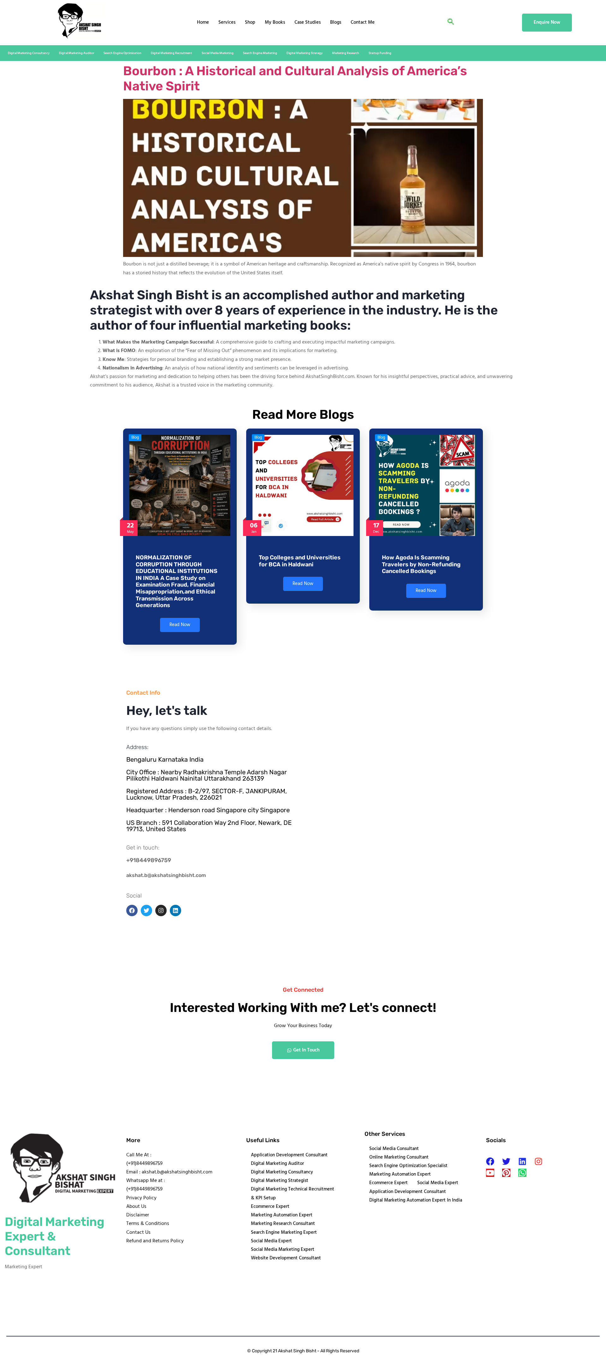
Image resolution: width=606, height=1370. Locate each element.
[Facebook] (490, 1161)
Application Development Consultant (289, 1155)
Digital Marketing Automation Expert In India (415, 1200)
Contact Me (363, 22)
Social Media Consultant (394, 1149)
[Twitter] (506, 1161)
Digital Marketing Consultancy (29, 53)
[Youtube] (490, 1173)
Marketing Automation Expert (281, 1215)
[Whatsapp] (522, 1173)
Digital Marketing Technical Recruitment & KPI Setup (292, 1193)
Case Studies (307, 22)
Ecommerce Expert (270, 1206)
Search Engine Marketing (260, 53)
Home (203, 22)
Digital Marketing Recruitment (171, 53)
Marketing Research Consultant (283, 1223)
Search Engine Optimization (122, 53)
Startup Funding (380, 53)
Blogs (335, 22)
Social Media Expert (271, 1241)
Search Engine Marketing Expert (284, 1232)
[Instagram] (538, 1161)
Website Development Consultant (286, 1258)
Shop (250, 22)
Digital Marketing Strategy (305, 53)
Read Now (179, 625)
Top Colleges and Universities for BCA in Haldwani (300, 561)
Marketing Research (345, 53)
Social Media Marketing (218, 53)
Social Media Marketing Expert (282, 1249)
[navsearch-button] (450, 22)
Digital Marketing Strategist (279, 1180)
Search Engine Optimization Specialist (408, 1166)
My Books (275, 22)
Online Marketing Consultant (399, 1157)
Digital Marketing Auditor (76, 53)
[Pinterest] (506, 1173)
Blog (135, 437)
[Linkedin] (522, 1161)
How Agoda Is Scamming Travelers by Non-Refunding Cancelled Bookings (421, 564)
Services (226, 22)
